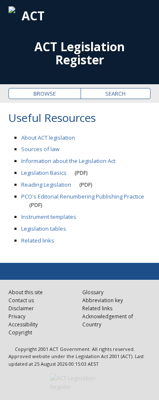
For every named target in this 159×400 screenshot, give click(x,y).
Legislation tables (43, 228)
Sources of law (40, 149)
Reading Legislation (46, 184)
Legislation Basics (44, 173)
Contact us (21, 300)
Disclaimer (21, 308)
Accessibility (23, 324)
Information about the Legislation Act (68, 161)
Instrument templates (48, 217)
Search (115, 93)
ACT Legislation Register (79, 53)
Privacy (16, 316)
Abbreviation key (102, 300)
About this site (25, 292)
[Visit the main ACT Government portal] (79, 383)
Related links (37, 240)
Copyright (20, 332)
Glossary (92, 292)
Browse (44, 93)
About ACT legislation (48, 137)
